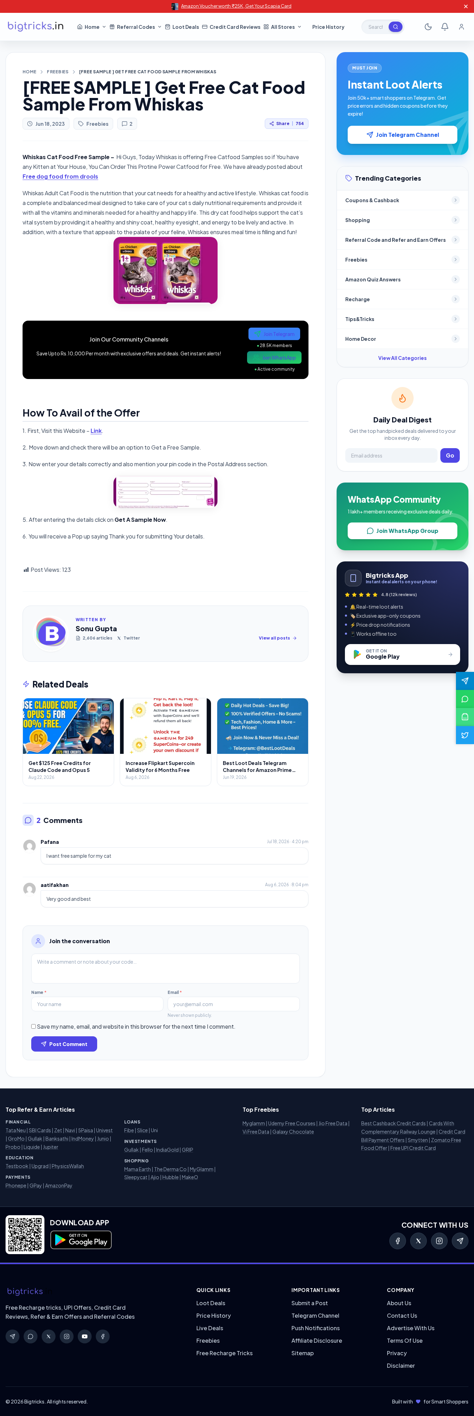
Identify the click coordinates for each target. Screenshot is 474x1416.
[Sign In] (461, 27)
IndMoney (82, 1138)
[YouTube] (85, 1336)
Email (175, 992)
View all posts (274, 638)
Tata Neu (16, 1130)
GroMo (16, 1138)
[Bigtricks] (94, 1292)
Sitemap (302, 1353)
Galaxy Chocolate (293, 1131)
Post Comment (68, 1044)
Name (38, 992)
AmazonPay (59, 1185)
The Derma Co (170, 1169)
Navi (70, 1130)
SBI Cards (40, 1130)
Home (29, 71)
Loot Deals (210, 1303)
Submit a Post (309, 1303)
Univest (104, 1130)
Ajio (155, 1177)
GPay (35, 1185)
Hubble (170, 1177)
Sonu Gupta (96, 628)
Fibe (129, 1130)
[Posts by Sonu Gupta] (50, 633)
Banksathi (56, 1138)
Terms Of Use (405, 1340)
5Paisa (85, 1130)
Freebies (57, 71)
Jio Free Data (333, 1123)
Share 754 (290, 123)
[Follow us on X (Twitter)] (465, 735)
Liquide (32, 1147)
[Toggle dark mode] (428, 27)
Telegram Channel (315, 1315)
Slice (142, 1130)
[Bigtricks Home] (36, 27)
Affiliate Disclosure (316, 1340)
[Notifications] (445, 27)
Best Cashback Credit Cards (393, 1123)
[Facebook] (397, 1241)
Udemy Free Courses (291, 1123)
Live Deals (209, 1328)
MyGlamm (201, 1169)
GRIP (187, 1149)
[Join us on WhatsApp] (465, 699)
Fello (147, 1149)
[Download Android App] (465, 717)
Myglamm (254, 1123)
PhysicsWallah (68, 1166)
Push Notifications (315, 1328)
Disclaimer (401, 1365)
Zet (58, 1130)
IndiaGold (167, 1149)
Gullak (35, 1138)
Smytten (418, 1140)
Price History (213, 1315)
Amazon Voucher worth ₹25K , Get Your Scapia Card (236, 6)
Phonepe (16, 1185)
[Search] (396, 27)
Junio (103, 1138)
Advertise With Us (410, 1328)
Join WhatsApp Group (407, 530)
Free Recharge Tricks (224, 1353)
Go (450, 455)
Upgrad (40, 1166)
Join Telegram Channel (407, 134)
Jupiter (50, 1147)
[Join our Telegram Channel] (465, 681)
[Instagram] (439, 1241)
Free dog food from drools (60, 176)
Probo (13, 1147)
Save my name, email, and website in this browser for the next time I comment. (136, 1026)
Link (96, 430)
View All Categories (402, 358)
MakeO (190, 1177)
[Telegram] (460, 1241)
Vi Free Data (256, 1131)
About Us (399, 1303)
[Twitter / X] (418, 1241)
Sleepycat (135, 1177)
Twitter (132, 638)
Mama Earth (137, 1169)
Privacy (397, 1353)
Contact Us (402, 1315)
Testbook (17, 1166)
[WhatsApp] (30, 1336)
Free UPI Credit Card (413, 1148)
